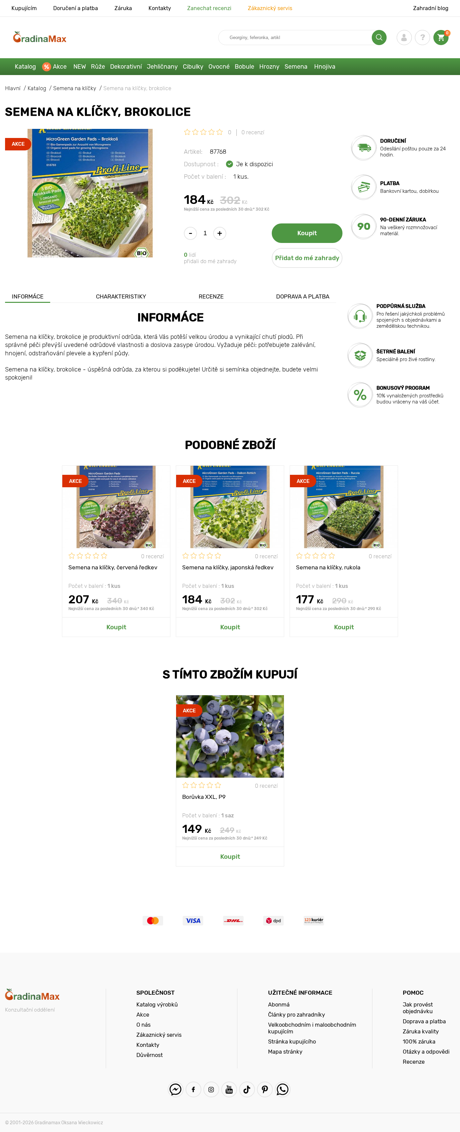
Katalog (25, 66)
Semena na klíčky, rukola (328, 567)
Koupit (307, 233)
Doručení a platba (75, 8)
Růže (98, 66)
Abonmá (279, 1004)
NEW (79, 66)
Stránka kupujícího (292, 1041)
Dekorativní (126, 66)
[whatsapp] (283, 1089)
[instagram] (211, 1089)
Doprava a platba (302, 296)
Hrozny (269, 66)
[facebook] (193, 1089)
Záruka (123, 8)
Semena (296, 66)
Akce (60, 66)
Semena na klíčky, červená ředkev (112, 567)
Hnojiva (324, 66)
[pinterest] (265, 1089)
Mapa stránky (285, 1051)
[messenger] (176, 1089)
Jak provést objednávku (418, 1008)
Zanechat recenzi (209, 8)
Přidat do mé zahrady (307, 258)
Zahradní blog (431, 8)
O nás (143, 1024)
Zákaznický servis (270, 8)
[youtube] (229, 1089)
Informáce (27, 296)
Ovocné (219, 66)
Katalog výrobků (157, 1004)
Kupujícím (24, 8)
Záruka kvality (421, 1031)
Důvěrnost (149, 1055)
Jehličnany (162, 66)
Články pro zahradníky (296, 1014)
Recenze (211, 296)
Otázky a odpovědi (426, 1051)
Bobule (244, 66)
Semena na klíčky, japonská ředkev (227, 567)
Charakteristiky (121, 296)
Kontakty (160, 8)
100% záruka (419, 1041)
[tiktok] (247, 1089)
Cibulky (193, 66)
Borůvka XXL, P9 (204, 796)
